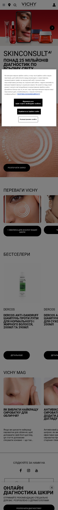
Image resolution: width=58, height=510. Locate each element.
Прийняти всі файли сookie (29, 111)
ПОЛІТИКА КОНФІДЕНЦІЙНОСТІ (28, 94)
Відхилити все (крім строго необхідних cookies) (28, 102)
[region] (29, 98)
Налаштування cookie (28, 119)
